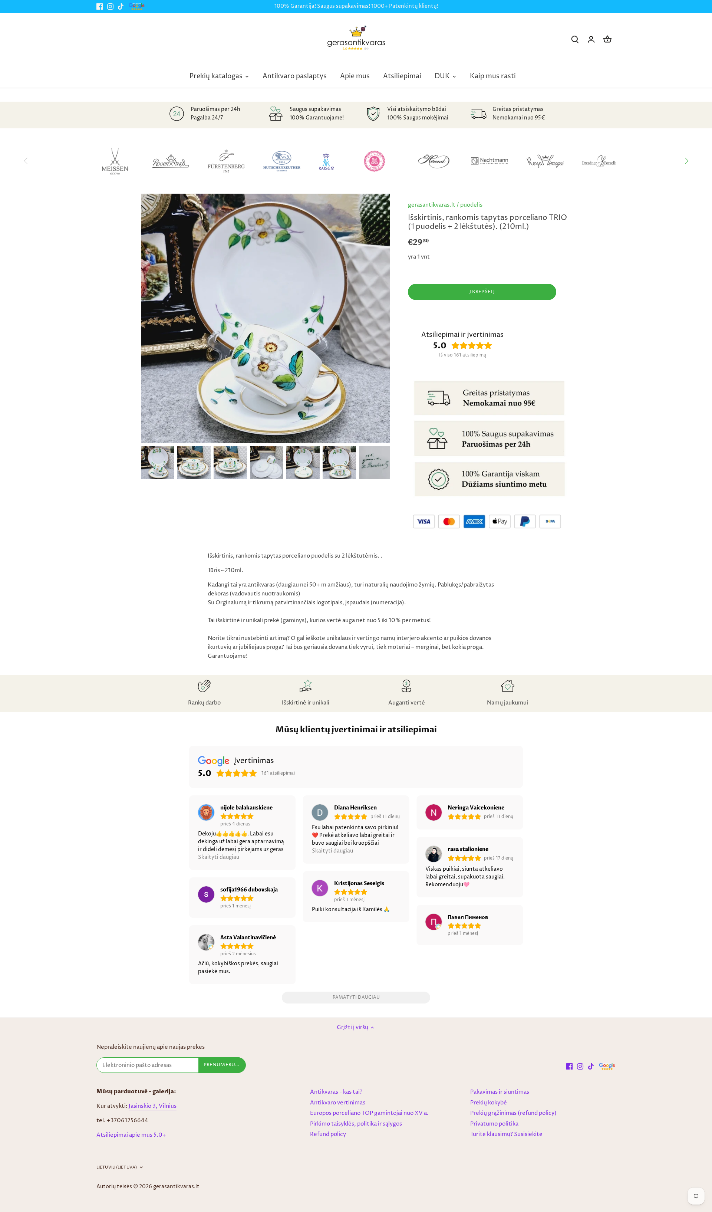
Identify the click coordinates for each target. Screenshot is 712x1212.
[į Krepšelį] (607, 39)
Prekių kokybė (488, 1103)
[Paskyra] (591, 39)
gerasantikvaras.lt (431, 205)
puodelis (471, 205)
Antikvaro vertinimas (337, 1103)
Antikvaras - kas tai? (336, 1092)
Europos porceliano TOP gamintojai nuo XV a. (369, 1113)
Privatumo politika (494, 1124)
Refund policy (328, 1134)
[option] (157, 462)
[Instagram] (110, 6)
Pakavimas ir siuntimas (499, 1092)
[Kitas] (686, 161)
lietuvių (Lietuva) (116, 1167)
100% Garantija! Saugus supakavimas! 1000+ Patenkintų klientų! (356, 6)
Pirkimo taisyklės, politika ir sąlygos (356, 1124)
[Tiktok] (121, 6)
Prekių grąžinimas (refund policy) (513, 1113)
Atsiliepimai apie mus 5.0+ (131, 1135)
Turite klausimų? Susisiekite (506, 1134)
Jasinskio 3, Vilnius (153, 1106)
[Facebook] (99, 6)
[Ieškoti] (575, 39)
